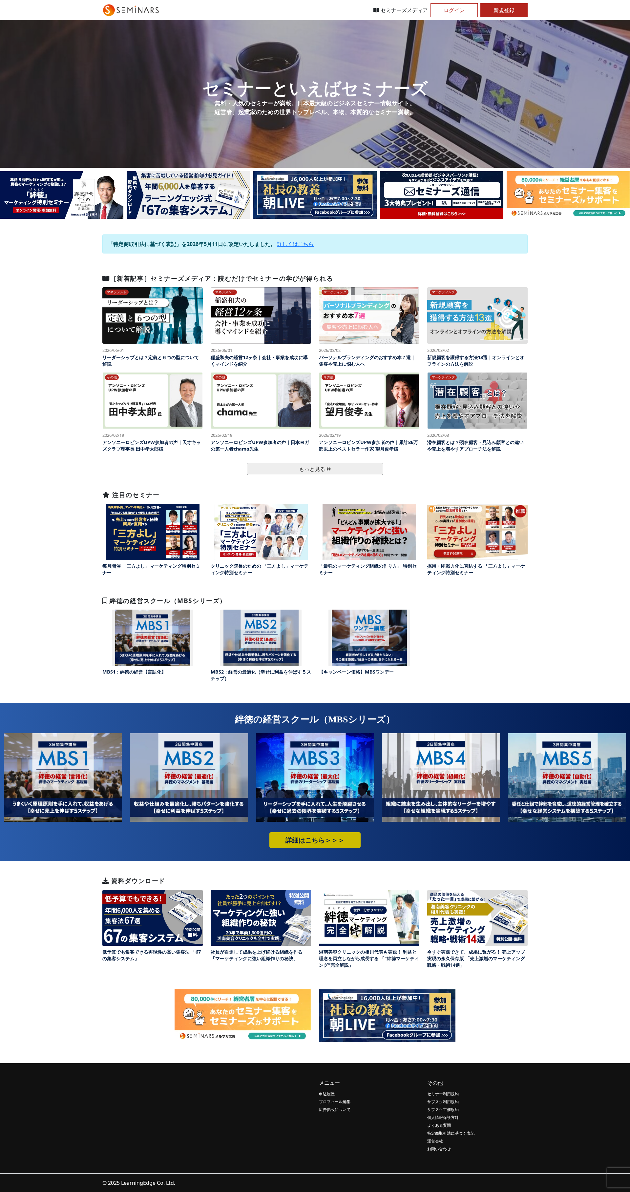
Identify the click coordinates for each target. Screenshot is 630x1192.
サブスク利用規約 (443, 1101)
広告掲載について (334, 1109)
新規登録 (504, 10)
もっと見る (312, 469)
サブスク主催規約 (443, 1109)
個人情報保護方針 (443, 1117)
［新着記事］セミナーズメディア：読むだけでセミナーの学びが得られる (221, 278)
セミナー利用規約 (443, 1094)
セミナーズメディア (403, 10)
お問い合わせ (439, 1149)
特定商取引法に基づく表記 (450, 1133)
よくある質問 (439, 1125)
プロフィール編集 (334, 1101)
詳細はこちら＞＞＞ (315, 840)
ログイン (454, 10)
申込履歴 (327, 1094)
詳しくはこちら (295, 244)
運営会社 (435, 1141)
